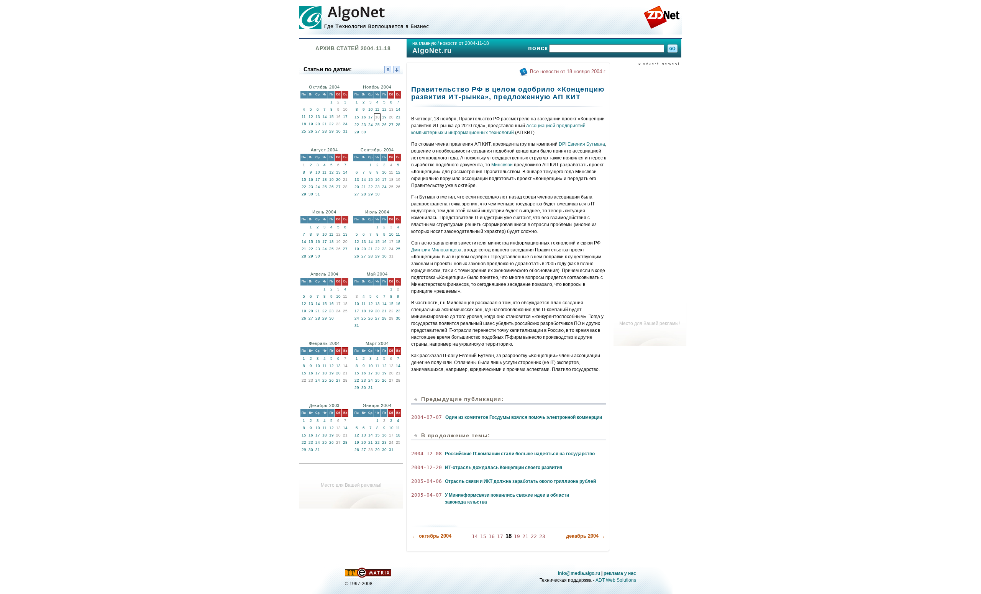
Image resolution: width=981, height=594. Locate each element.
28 (324, 131)
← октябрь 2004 (431, 536)
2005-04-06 (426, 481)
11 (304, 117)
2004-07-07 (426, 417)
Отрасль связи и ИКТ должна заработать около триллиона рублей (520, 481)
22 (331, 124)
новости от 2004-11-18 (464, 43)
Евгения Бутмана (586, 144)
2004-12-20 (426, 467)
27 (317, 131)
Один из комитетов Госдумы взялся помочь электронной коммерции (523, 417)
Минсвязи (502, 164)
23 (363, 125)
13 (317, 117)
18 (304, 124)
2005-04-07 (426, 495)
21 (324, 124)
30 (338, 131)
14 (324, 117)
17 (345, 117)
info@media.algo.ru (579, 573)
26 (310, 131)
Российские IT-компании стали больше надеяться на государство (520, 453)
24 (345, 124)
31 (345, 131)
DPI (562, 144)
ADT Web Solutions (615, 580)
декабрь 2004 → (585, 536)
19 (310, 124)
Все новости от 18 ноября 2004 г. (568, 71)
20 (317, 124)
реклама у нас (620, 573)
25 (304, 131)
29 (331, 131)
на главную (424, 43)
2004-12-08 (426, 453)
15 (331, 117)
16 (363, 117)
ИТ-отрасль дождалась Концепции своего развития (503, 467)
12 (310, 117)
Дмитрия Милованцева (436, 250)
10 (370, 109)
